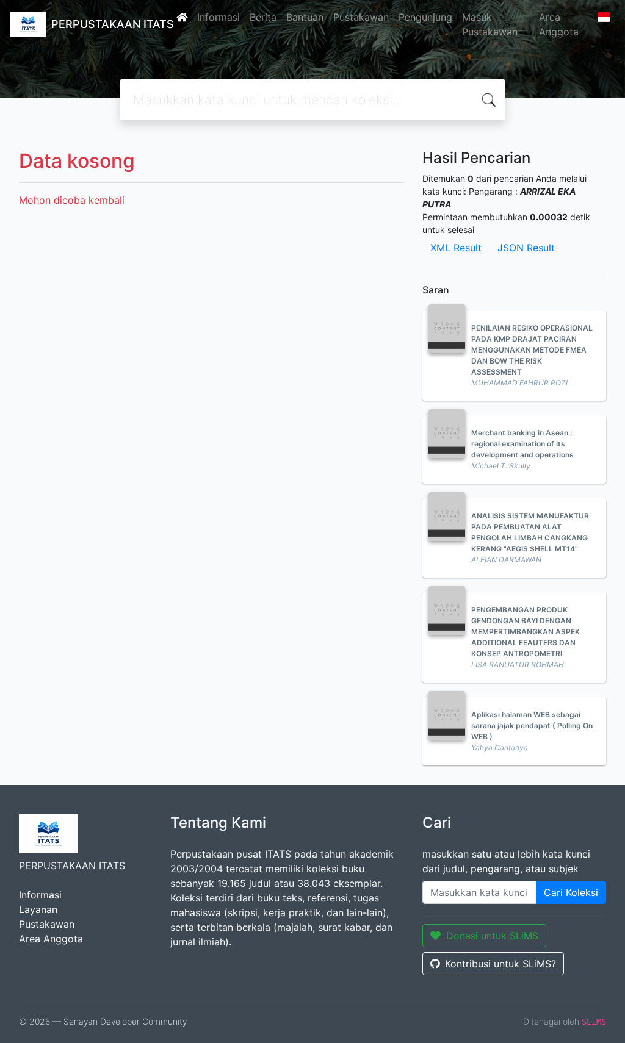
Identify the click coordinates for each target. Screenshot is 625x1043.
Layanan (38, 909)
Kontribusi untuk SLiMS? (500, 964)
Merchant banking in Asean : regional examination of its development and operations (522, 443)
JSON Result (526, 248)
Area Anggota (559, 24)
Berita (263, 17)
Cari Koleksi (571, 892)
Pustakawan (361, 17)
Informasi (218, 17)
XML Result (456, 248)
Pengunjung (425, 17)
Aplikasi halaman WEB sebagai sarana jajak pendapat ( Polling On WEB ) (532, 725)
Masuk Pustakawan (490, 24)
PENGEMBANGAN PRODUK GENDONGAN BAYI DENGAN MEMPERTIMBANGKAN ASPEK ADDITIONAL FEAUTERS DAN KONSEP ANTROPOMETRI (525, 631)
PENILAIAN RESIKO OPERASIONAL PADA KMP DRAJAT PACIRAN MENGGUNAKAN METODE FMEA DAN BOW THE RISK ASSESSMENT (532, 349)
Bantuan (304, 17)
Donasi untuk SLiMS (492, 936)
